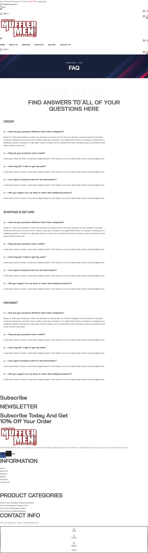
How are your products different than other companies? (36, 131)
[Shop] (74, 528)
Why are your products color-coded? (26, 153)
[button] (56, 132)
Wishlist (74, 550)
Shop (74, 531)
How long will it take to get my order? (27, 166)
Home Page (71, 63)
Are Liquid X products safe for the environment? (32, 179)
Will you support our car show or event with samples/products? (40, 192)
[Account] (74, 535)
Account (74, 538)
